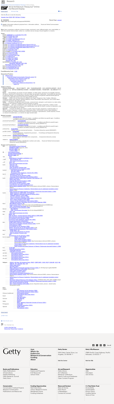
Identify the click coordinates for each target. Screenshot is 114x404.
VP (19, 159)
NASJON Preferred (15, 174)
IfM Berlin (19, 300)
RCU (11, 162)
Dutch (10, 50)
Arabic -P (11, 37)
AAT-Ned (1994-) (14, 166)
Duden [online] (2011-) (16, 205)
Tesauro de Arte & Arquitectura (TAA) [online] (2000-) (24, 201)
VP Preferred (30, 193)
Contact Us (20, 328)
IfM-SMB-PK (14, 209)
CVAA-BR (12, 247)
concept (59, 20)
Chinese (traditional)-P (14, 41)
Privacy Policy (14, 328)
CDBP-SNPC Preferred (16, 222)
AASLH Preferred (14, 178)
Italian (10, 59)
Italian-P (10, 58)
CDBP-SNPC (23, 193)
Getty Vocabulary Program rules (18, 167)
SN (17, 36)
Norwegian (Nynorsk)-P (12, 64)
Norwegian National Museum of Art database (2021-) (24, 176)
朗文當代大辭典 (13, 149)
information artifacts (16, 81)
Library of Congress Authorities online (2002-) (22, 198)
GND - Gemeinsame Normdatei (18, 206)
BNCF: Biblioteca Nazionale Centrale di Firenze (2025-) (24, 194)
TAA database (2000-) (23, 308)
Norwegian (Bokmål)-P (15, 63)
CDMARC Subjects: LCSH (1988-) (19, 195)
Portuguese (11, 67)
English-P (19, 35)
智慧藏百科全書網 (14, 147)
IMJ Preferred (36, 178)
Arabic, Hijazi (11, 40)
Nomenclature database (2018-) (18, 186)
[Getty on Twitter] (97, 345)
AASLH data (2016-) (15, 179)
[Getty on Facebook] (93, 345)
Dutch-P (12, 48)
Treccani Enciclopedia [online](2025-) (18, 221)
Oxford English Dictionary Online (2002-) (27, 291)
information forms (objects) (17, 79)
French (10, 52)
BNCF (10, 214)
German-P (11, 55)
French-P (16, 51)
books (15, 84)
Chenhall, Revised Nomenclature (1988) (20, 180)
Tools (10, 5)
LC (16, 35)
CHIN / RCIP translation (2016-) (18, 182)
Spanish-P (11, 68)
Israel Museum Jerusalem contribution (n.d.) (20, 158)
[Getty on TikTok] (104, 345)
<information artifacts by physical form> (22, 82)
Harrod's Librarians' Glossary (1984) (19, 197)
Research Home (5, 5)
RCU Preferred (14, 159)
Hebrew (10, 56)
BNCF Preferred (15, 193)
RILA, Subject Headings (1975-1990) (20, 199)
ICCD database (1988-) (15, 225)
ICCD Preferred (26, 222)
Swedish (14, 62)
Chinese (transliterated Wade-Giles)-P (20, 47)
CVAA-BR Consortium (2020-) (17, 249)
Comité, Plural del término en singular (20, 231)
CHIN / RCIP (22, 237)
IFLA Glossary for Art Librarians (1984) (20, 168)
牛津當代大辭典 (13, 150)
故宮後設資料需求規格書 (14, 153)
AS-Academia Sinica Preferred (18, 146)
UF (16, 40)
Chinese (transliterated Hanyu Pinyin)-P (20, 44)
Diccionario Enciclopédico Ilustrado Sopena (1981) (22, 223)
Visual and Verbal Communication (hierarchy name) (20, 77)
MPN (16, 58)
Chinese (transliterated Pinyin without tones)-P (22, 46)
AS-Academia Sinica (14, 152)
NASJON (19, 263)
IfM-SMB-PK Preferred (16, 203)
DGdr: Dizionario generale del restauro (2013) (21, 217)
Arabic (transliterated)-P (15, 39)
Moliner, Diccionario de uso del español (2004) (21, 227)
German (12, 54)
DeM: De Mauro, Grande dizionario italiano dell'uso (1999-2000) (26, 215)
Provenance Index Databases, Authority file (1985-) (24, 172)
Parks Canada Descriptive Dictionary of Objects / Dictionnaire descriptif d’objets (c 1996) (33, 191)
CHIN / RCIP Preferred (26, 178)
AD (13, 36)
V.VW (15, 71)
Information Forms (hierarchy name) (18, 78)
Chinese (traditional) (12, 43)
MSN (23, 51)
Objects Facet (9, 75)
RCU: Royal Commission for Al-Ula (19, 160)
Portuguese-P (12, 66)
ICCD (56, 262)
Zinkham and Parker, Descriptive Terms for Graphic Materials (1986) (28, 202)
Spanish (8, 60)
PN (25, 35)
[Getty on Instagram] (101, 345)
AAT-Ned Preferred (16, 170)
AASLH (17, 237)
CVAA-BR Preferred (15, 250)
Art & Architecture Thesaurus (19, 5)
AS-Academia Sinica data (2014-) (20, 254)
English (11, 36)
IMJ (10, 156)
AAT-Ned (12, 164)
